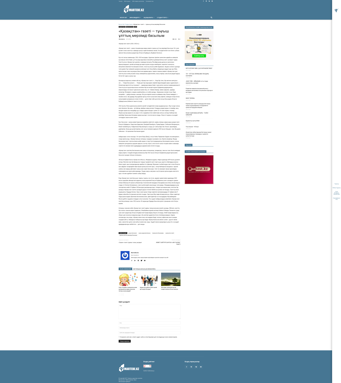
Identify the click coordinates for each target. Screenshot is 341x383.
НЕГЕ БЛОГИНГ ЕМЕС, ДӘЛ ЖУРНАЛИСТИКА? (199, 68)
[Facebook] (203, 1)
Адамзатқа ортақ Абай (192, 120)
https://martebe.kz (135, 255)
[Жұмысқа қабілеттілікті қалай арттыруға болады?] (149, 279)
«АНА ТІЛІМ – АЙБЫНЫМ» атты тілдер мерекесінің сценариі (197, 82)
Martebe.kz (122, 39)
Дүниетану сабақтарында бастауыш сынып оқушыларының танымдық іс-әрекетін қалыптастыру (198, 134)
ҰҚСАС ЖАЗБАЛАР (125, 269)
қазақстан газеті (170, 233)
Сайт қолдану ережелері (138, 1)
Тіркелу (120, 1)
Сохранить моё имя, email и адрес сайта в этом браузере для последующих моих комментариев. (148, 337)
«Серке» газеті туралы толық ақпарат (130, 242)
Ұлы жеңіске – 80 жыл (192, 126)
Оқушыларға (148, 17)
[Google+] (135, 261)
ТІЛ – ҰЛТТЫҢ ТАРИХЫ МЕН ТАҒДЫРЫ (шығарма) (197, 74)
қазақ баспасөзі (132, 233)
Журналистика (130, 26)
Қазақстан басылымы (158, 233)
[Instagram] (206, 1)
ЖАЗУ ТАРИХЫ (190, 98)
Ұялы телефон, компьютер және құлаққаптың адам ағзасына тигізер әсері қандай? (128, 289)
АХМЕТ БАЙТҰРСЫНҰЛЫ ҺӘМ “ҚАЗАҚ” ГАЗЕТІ (168, 243)
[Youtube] (212, 1)
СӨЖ (135, 26)
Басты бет (122, 24)
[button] (211, 17)
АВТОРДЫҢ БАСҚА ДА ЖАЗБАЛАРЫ (144, 269)
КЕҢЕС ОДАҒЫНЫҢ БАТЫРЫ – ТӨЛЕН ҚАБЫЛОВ (197, 114)
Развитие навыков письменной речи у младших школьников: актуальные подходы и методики (199, 90)
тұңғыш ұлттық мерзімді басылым (128, 235)
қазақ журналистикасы (144, 233)
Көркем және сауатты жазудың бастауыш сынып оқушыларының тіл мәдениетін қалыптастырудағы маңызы (198, 105)
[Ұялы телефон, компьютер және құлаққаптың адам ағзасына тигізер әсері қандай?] (128, 279)
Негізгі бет (123, 17)
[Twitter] (142, 261)
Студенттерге (162, 17)
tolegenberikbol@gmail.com (163, 371)
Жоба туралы (127, 1)
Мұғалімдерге (135, 17)
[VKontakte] (209, 1)
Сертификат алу (149, 1)
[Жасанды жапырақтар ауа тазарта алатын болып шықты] (170, 279)
